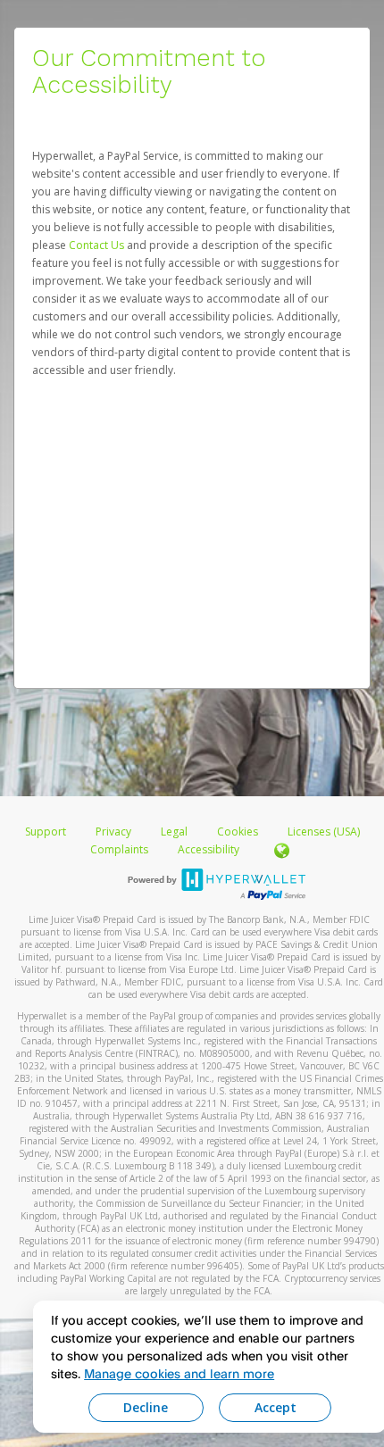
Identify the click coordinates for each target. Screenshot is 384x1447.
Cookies (237, 831)
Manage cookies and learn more (179, 1373)
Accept (275, 1407)
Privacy (113, 831)
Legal (174, 831)
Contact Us (98, 245)
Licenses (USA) (324, 831)
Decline (145, 1407)
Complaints (120, 849)
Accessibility (208, 849)
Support (45, 831)
